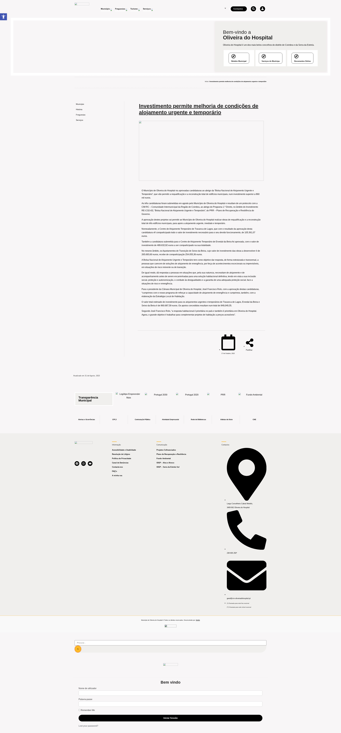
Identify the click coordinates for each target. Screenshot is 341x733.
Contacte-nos (117, 467)
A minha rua (117, 476)
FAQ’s (114, 471)
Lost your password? (88, 726)
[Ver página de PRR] (222, 397)
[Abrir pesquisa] (253, 8)
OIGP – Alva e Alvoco (165, 463)
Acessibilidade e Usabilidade (124, 450)
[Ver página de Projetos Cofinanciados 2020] (190, 397)
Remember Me (87, 710)
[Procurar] (78, 649)
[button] (3, 16)
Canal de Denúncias (120, 463)
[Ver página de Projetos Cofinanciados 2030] (159, 397)
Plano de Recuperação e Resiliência (171, 454)
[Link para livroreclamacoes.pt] (170, 627)
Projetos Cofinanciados (166, 450)
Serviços (79, 120)
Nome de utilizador (87, 688)
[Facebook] (77, 463)
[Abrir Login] (262, 8)
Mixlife (198, 620)
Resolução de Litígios (121, 454)
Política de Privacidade (121, 458)
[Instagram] (83, 463)
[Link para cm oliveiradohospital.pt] (82, 9)
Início (206, 81)
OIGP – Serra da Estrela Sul (168, 467)
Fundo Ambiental (164, 458)
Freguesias (80, 115)
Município (80, 104)
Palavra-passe (85, 699)
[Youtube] (90, 463)
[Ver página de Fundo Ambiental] (253, 397)
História (79, 109)
